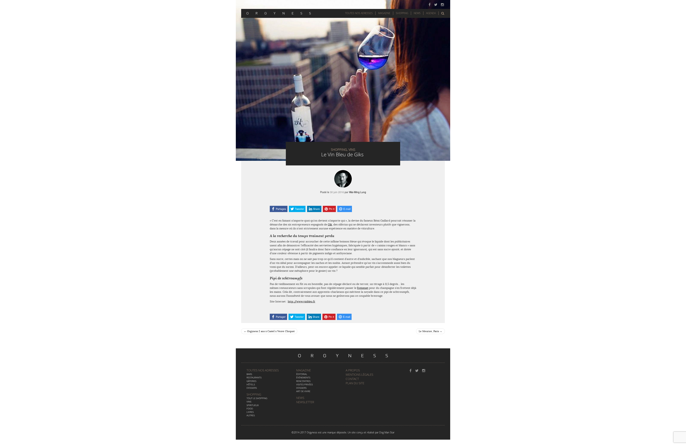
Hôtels (251, 384)
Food (250, 408)
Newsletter (305, 402)
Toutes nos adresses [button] (359, 13)
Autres (251, 415)
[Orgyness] (278, 13)
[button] (442, 13)
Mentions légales (359, 374)
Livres (250, 412)
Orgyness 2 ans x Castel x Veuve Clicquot (269, 331)
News (417, 13)
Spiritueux (253, 405)
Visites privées (304, 384)
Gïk (330, 224)
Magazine (384, 13)
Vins (249, 401)
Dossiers (252, 387)
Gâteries (251, 381)
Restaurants (254, 377)
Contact (352, 379)
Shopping (402, 13)
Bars (249, 374)
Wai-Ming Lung (357, 192)
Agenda (431, 13)
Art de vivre (303, 391)
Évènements (303, 377)
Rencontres (303, 381)
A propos (353, 370)
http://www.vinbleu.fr (301, 301)
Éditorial (301, 374)
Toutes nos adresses (263, 370)
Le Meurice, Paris (430, 331)
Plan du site (355, 383)
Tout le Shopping (257, 398)
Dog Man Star (386, 432)
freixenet (362, 288)
